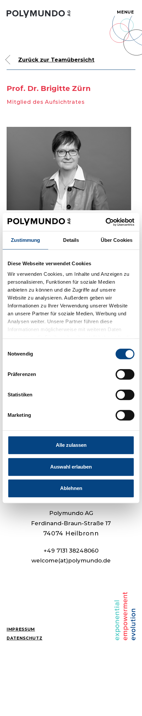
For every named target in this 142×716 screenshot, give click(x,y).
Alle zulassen (71, 445)
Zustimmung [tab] (25, 240)
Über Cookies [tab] (116, 240)
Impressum (21, 629)
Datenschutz (24, 638)
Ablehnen (71, 488)
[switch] (125, 374)
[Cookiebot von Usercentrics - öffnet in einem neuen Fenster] (105, 222)
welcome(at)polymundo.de (71, 560)
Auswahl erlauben (71, 467)
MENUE (125, 12)
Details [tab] (71, 240)
